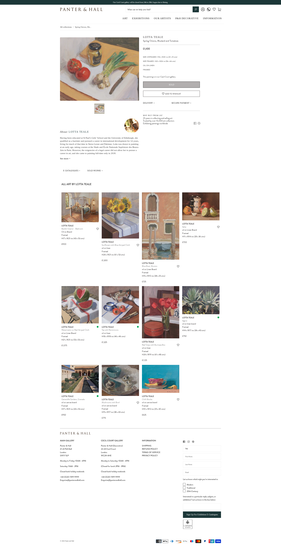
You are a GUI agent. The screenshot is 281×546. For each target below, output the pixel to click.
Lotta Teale (79, 131)
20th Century (192, 491)
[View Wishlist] (214, 10)
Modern (190, 484)
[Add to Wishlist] (97, 229)
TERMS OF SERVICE (151, 452)
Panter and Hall (69, 541)
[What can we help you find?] (162, 9)
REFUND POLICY (150, 448)
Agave (184, 320)
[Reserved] (97, 327)
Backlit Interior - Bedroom (72, 228)
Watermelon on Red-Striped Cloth (75, 329)
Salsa (184, 226)
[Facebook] (195, 123)
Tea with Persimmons (110, 329)
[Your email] (202, 472)
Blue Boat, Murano (149, 266)
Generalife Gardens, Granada (73, 399)
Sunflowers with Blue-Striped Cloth (116, 245)
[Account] (203, 11)
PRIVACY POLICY (150, 455)
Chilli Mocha (147, 399)
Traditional (191, 487)
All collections (66, 27)
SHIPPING (146, 445)
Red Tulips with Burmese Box (153, 344)
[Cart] (219, 9)
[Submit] (196, 9)
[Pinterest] (199, 123)
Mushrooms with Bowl (111, 402)
